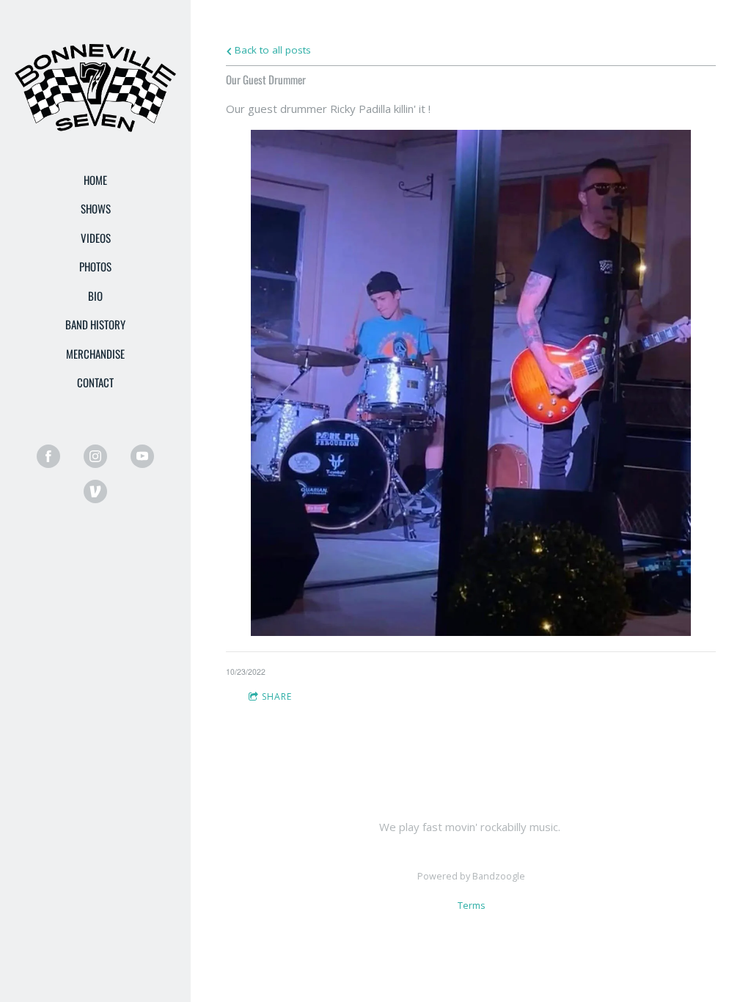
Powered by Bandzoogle (471, 876)
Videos (96, 238)
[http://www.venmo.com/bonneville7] (95, 491)
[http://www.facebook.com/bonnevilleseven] (48, 456)
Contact (95, 382)
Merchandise (95, 353)
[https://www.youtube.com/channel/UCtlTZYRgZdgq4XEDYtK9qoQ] (142, 456)
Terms (471, 905)
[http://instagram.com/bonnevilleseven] (95, 456)
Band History (95, 324)
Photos (95, 266)
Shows (96, 208)
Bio (95, 296)
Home (95, 180)
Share (277, 696)
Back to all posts (271, 49)
